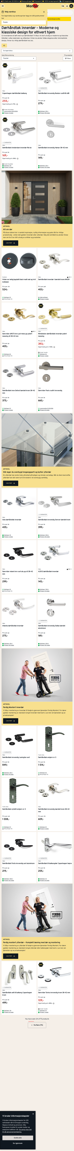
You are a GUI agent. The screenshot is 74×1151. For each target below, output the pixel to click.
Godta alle (18, 1138)
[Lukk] (33, 1114)
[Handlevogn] (71, 6)
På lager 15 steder (8, 167)
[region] (18, 1130)
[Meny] (3, 6)
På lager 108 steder (45, 113)
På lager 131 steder (45, 591)
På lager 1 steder (44, 356)
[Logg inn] (67, 6)
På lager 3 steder (8, 410)
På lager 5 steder (44, 829)
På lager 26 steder (44, 880)
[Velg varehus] (63, 6)
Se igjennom (18, 1143)
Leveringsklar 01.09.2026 (46, 408)
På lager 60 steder (45, 410)
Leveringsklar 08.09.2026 (11, 111)
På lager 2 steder (44, 299)
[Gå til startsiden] (32, 6)
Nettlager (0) (7, 297)
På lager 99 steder (9, 774)
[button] (37, 51)
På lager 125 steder (45, 537)
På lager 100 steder (45, 645)
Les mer (9, 243)
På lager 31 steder (8, 113)
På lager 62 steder (9, 1012)
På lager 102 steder (45, 167)
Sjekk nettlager (44, 297)
